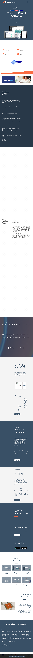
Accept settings (11, 656)
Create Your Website (16, 494)
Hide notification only (17, 656)
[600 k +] (3, 53)
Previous (1, 630)
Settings (23, 656)
